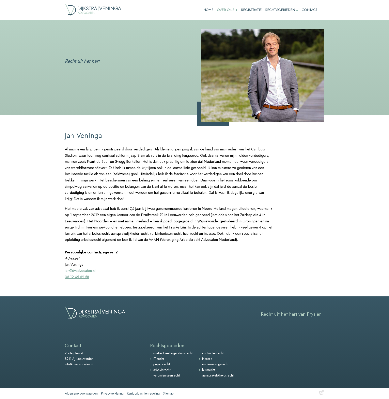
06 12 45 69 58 (77, 277)
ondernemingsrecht (215, 364)
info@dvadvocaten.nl (79, 364)
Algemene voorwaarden (81, 393)
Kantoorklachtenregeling (143, 393)
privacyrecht (161, 364)
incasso (207, 358)
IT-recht (158, 358)
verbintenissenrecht (166, 375)
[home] (93, 9)
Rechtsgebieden (167, 345)
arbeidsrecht (161, 370)
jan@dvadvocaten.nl (80, 270)
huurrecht (208, 370)
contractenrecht (212, 353)
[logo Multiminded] (321, 393)
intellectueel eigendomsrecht (172, 353)
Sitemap (168, 393)
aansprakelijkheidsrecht (218, 375)
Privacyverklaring (112, 393)
